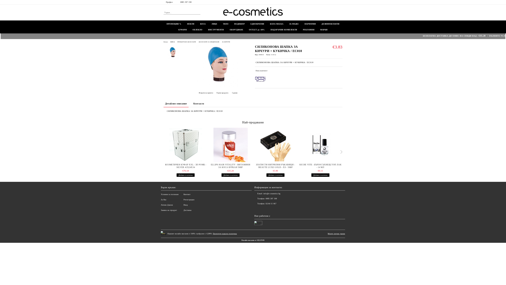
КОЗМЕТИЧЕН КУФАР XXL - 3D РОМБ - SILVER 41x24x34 (185, 165)
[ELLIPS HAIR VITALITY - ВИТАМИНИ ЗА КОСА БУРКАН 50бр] (230, 145)
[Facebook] (341, 2)
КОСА (203, 24)
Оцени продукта (222, 93)
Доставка (187, 210)
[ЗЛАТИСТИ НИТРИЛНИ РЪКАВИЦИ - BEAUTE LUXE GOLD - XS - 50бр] (275, 145)
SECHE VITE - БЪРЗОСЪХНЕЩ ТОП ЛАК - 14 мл (320, 165)
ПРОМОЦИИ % (174, 24)
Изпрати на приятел (206, 93)
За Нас (163, 200)
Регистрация (189, 200)
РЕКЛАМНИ (308, 30)
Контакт (187, 194)
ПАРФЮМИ (310, 24)
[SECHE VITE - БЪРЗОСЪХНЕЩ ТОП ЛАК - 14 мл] (320, 145)
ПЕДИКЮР (239, 24)
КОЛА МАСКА (276, 24)
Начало (166, 42)
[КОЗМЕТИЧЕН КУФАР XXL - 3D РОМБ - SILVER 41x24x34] (186, 145)
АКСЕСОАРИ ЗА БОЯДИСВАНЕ (209, 42)
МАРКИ (324, 30)
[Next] (340, 152)
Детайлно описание (176, 103)
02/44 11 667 (271, 204)
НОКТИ (190, 24)
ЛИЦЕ (214, 24)
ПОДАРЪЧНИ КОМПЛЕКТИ (284, 30)
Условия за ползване (170, 194)
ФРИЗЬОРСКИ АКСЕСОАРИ (186, 42)
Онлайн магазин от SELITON (253, 240)
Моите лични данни (336, 234)
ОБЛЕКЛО (197, 30)
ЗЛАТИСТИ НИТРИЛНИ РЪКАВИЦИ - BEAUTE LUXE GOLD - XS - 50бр (275, 165)
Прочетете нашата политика (225, 234)
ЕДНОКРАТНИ (257, 24)
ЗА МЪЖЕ (294, 24)
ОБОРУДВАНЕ (236, 30)
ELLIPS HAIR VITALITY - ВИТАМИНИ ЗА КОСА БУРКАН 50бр (230, 165)
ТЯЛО (225, 24)
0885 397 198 (185, 2)
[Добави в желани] (340, 71)
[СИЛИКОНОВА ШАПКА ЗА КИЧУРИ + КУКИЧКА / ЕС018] (217, 86)
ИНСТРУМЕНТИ (216, 30)
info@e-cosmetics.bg (271, 194)
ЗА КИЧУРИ (226, 42)
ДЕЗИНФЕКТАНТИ (330, 24)
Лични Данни (167, 205)
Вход (186, 205)
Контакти (198, 103)
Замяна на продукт (169, 210)
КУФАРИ (182, 30)
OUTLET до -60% (257, 30)
